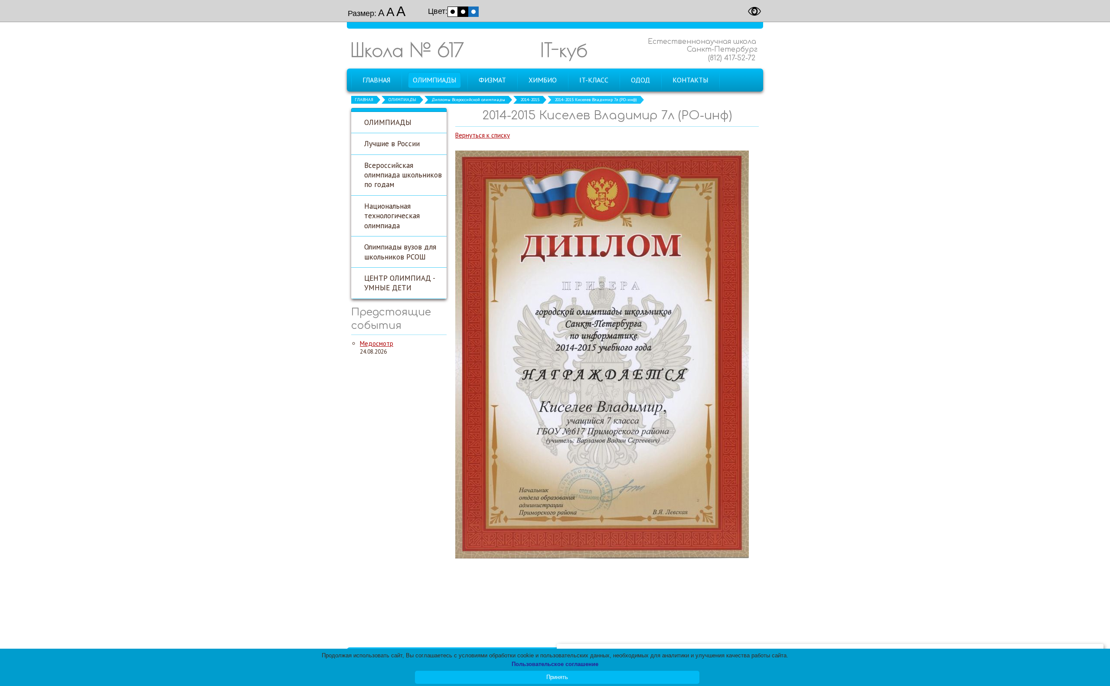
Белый (452, 12)
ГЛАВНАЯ (364, 99)
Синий (473, 12)
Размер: (362, 13)
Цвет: (437, 11)
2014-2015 (529, 99)
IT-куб (564, 50)
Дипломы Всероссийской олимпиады (468, 99)
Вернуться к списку (482, 135)
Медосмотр (376, 343)
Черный (463, 12)
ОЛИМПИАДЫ (402, 99)
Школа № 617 (407, 50)
